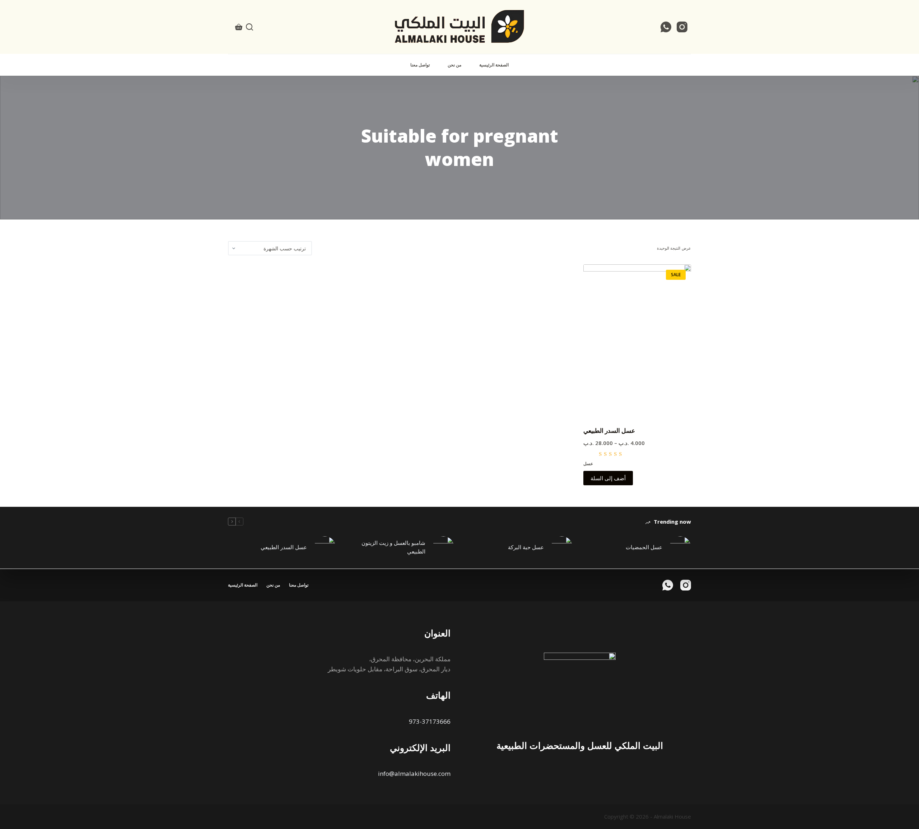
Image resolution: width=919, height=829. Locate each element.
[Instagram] (682, 27)
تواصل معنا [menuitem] (420, 65)
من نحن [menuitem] (454, 65)
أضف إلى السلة (608, 478)
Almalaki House (672, 816)
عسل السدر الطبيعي (609, 430)
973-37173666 (430, 721)
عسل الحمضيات (644, 547)
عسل (588, 463)
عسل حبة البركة (526, 547)
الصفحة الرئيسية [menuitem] (494, 65)
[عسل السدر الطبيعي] (637, 340)
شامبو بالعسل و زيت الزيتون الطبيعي (393, 547)
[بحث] (249, 27)
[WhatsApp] (666, 27)
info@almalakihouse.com (414, 773)
